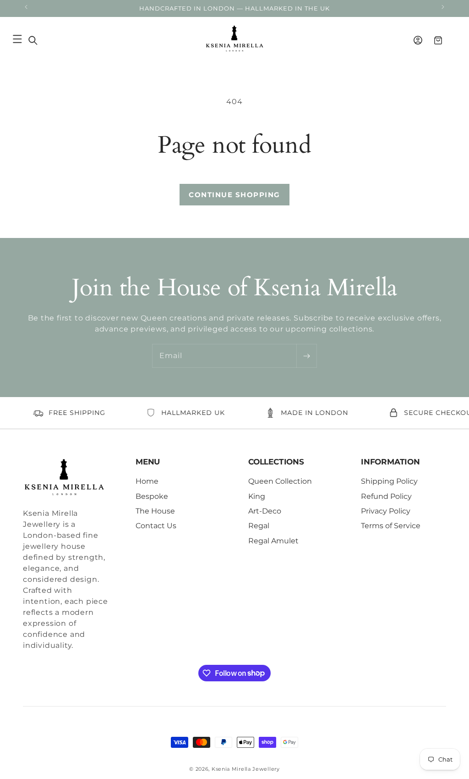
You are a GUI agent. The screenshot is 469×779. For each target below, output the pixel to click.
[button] (33, 40)
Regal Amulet (273, 540)
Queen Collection (280, 481)
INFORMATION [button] (390, 461)
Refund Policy (386, 496)
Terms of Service (390, 525)
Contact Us (156, 525)
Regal (258, 525)
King (256, 496)
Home (147, 481)
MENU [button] (148, 461)
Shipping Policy (389, 481)
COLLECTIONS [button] (276, 461)
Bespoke (152, 496)
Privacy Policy (385, 511)
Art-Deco (264, 511)
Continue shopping (234, 194)
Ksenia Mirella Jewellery (246, 769)
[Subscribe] (306, 356)
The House (155, 511)
